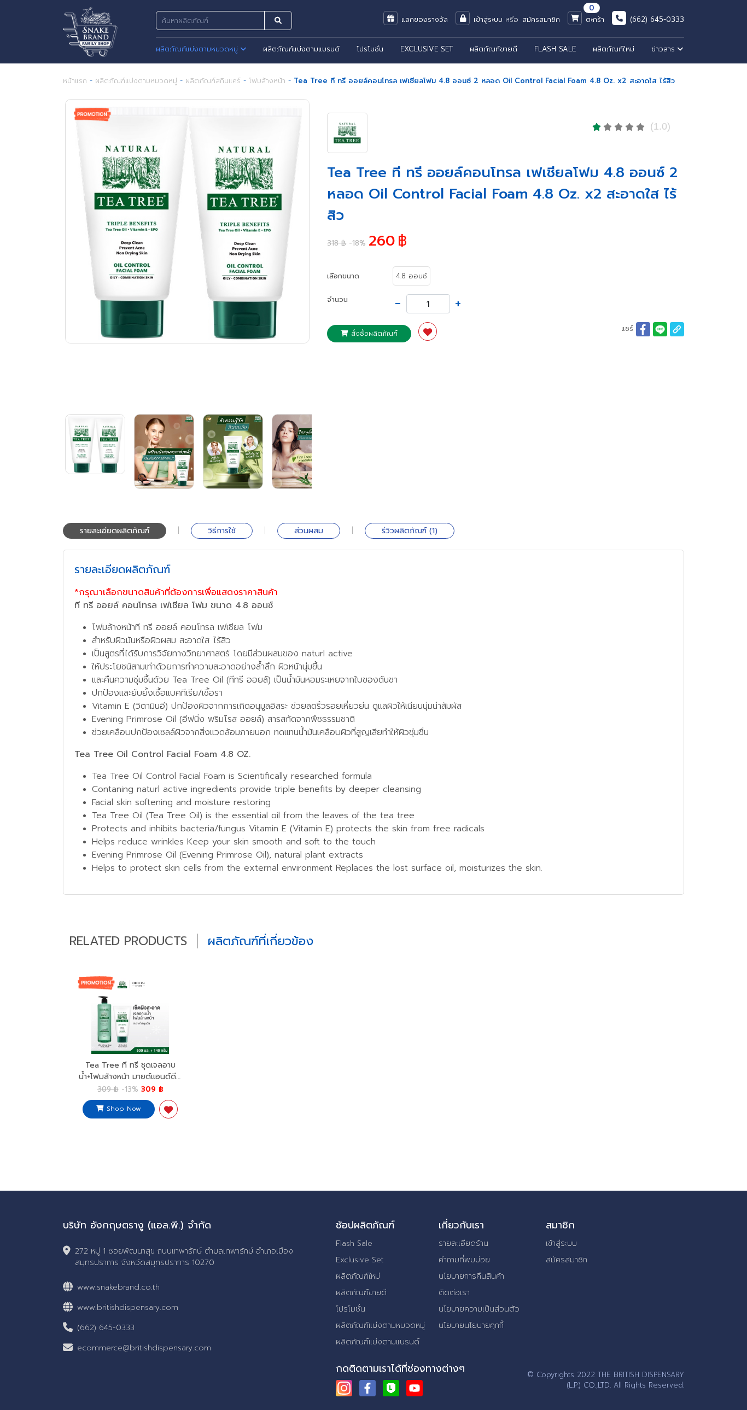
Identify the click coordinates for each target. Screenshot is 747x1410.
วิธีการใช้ (222, 531)
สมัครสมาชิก (566, 1260)
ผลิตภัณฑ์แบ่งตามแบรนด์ (301, 49)
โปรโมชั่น (370, 49)
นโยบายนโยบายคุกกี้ (471, 1325)
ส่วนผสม (308, 531)
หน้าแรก (75, 80)
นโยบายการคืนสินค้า (471, 1276)
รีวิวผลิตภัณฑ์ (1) (409, 531)
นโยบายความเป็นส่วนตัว (479, 1309)
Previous (49, 252)
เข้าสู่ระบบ (561, 1243)
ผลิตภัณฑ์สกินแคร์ (213, 80)
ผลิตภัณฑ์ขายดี (493, 49)
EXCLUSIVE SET (426, 49)
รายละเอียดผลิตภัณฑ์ (114, 531)
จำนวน (337, 299)
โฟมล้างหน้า (267, 80)
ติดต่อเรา (454, 1292)
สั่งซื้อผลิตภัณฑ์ (373, 334)
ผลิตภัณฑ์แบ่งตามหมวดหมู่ (198, 49)
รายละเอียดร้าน (463, 1243)
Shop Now (122, 1109)
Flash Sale (354, 1243)
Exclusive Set (360, 1260)
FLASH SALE (555, 49)
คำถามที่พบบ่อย (464, 1260)
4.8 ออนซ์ (411, 276)
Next (328, 252)
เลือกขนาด (343, 276)
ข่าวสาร (664, 49)
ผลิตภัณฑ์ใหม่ (613, 49)
